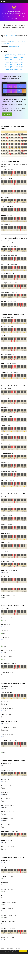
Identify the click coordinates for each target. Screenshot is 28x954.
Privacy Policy (10, 948)
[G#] (4, 43)
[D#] (18, 41)
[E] (20, 41)
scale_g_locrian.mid (11, 35)
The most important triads (11, 56)
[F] (22, 41)
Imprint (3, 948)
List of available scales (13, 46)
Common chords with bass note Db (14, 66)
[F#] (24, 41)
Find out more (7, 114)
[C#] (13, 41)
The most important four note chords (14, 57)
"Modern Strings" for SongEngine (16, 13)
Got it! (23, 951)
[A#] (8, 43)
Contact (18, 948)
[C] (11, 41)
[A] (6, 43)
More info (19, 952)
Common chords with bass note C (13, 64)
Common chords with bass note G (13, 59)
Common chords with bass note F (13, 69)
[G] (1, 43)
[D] (15, 41)
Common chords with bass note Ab (14, 61)
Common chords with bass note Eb (14, 68)
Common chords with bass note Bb (14, 62)
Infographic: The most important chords (15, 54)
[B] (10, 43)
